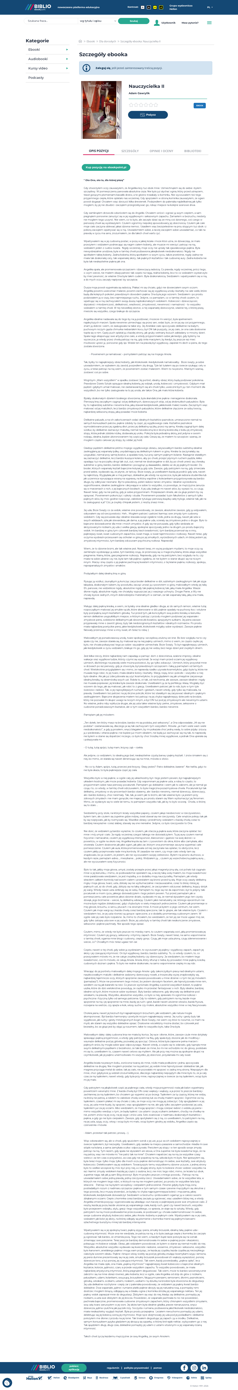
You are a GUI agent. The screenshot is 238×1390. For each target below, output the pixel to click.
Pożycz (151, 114)
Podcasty (36, 78)
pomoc (157, 1367)
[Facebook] (186, 1367)
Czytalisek (125, 1377)
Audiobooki (38, 59)
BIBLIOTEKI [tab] (192, 151)
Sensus (141, 1377)
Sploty (208, 1377)
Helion (56, 1377)
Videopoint (176, 1377)
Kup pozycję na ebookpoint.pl (106, 167)
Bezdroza (103, 1377)
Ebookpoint (73, 1377)
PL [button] (209, 7)
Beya (89, 1377)
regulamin (113, 1367)
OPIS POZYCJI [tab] (99, 151)
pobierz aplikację (74, 1368)
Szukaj (134, 21)
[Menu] (209, 23)
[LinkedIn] (205, 1367)
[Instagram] (195, 1367)
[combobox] (100, 21)
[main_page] (80, 41)
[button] (55, 49)
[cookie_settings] (7, 1383)
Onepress (158, 1377)
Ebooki (34, 50)
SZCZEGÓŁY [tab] (130, 151)
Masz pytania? (190, 22)
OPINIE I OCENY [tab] (161, 151)
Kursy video (38, 68)
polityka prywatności (136, 1367)
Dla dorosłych (107, 41)
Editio (194, 1377)
